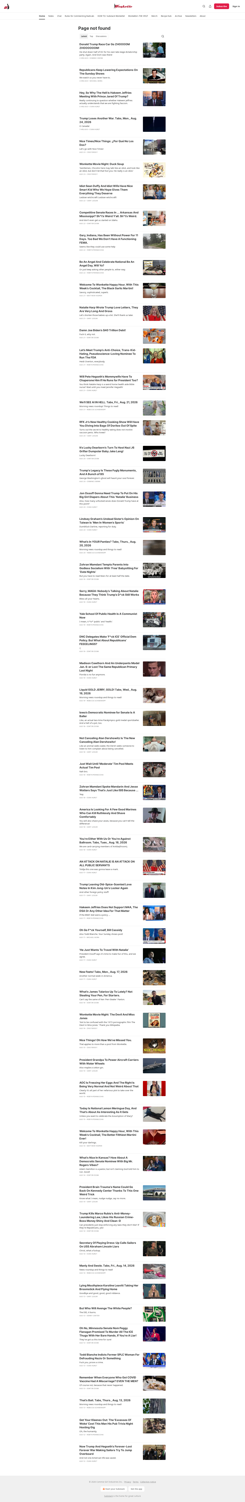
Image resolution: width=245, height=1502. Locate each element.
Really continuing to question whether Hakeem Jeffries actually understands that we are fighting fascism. (105, 102)
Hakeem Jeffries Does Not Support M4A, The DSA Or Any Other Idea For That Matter (108, 909)
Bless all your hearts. (89, 598)
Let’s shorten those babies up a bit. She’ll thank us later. (106, 315)
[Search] (204, 6)
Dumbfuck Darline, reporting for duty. (97, 526)
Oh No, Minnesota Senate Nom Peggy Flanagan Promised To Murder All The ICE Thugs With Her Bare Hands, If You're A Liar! (108, 1332)
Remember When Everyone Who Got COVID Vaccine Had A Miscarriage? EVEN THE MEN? (108, 1379)
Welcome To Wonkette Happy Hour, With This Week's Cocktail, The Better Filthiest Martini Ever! (109, 1135)
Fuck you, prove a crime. (91, 1362)
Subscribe (221, 6)
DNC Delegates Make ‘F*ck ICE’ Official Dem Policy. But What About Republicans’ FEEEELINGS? (107, 640)
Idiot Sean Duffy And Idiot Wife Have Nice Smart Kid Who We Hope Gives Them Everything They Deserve (106, 189)
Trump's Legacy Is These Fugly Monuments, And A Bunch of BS (108, 472)
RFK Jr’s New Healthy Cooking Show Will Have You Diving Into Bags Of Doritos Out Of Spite (109, 423)
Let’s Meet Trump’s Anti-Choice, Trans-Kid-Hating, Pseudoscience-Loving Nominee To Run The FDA (107, 354)
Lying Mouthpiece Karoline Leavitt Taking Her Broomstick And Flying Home (108, 1287)
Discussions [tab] (101, 36)
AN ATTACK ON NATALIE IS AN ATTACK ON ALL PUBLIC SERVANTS (107, 863)
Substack (108, 1496)
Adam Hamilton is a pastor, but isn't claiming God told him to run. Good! (109, 1170)
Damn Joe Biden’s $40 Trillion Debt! (102, 330)
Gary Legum (92, 201)
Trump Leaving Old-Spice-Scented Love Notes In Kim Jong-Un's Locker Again (105, 886)
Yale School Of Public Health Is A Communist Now (108, 615)
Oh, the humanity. (88, 1431)
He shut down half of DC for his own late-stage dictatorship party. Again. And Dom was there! (108, 53)
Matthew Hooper (94, 296)
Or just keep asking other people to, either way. (102, 269)
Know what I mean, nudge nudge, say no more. (102, 1198)
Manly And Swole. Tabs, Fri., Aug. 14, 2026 (107, 1265)
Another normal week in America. (95, 975)
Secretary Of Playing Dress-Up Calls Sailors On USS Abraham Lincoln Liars (107, 1244)
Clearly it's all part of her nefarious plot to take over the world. (106, 1092)
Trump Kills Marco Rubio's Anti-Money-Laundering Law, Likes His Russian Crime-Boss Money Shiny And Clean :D (106, 1217)
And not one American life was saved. (97, 1457)
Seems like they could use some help (97, 246)
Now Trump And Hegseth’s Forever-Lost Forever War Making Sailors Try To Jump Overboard (105, 1450)
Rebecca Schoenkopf (96, 410)
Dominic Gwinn (96, 58)
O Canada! (84, 126)
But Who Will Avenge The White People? (105, 1308)
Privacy (127, 1481)
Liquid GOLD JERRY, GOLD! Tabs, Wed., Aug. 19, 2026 (108, 691)
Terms (136, 1481)
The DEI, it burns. (87, 1312)
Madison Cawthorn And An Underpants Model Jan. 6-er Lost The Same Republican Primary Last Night (109, 667)
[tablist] (93, 36)
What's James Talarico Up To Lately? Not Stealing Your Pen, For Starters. (105, 993)
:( (80, 648)
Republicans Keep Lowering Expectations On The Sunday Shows (108, 71)
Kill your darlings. (88, 1142)
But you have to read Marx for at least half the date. (104, 575)
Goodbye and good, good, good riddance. (99, 1293)
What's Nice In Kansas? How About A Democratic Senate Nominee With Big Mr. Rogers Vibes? (106, 1161)
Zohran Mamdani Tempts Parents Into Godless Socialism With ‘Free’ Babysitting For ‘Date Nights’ (108, 568)
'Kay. (81, 794)
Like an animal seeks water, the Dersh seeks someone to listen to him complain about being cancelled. (106, 747)
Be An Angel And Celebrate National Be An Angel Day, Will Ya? (106, 263)
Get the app (136, 1489)
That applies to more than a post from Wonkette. (103, 1044)
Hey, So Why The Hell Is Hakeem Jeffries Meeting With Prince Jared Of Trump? (105, 94)
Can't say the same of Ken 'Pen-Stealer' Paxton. (102, 999)
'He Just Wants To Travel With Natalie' (104, 950)
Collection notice (148, 1481)
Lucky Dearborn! (87, 455)
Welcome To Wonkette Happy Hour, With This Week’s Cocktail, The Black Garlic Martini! (109, 286)
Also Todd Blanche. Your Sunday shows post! (101, 934)
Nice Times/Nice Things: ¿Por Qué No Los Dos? (106, 143)
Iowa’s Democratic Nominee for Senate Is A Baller (107, 714)
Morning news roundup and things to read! (100, 549)
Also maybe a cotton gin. (91, 1067)
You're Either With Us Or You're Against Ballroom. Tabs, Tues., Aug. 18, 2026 (105, 840)
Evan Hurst (95, 107)
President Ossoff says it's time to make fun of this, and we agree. (107, 955)
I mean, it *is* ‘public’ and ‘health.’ (96, 621)
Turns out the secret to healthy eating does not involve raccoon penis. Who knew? (105, 431)
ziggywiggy (92, 152)
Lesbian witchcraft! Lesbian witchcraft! (98, 197)
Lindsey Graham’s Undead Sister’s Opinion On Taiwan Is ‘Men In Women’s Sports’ (109, 520)
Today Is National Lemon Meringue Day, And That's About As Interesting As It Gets (108, 1110)
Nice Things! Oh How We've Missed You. (105, 1040)
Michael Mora (96, 81)
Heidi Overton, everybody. (92, 361)
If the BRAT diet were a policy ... (94, 914)
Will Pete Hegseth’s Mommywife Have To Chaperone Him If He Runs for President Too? (108, 378)
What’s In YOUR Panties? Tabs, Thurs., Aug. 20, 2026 (107, 543)
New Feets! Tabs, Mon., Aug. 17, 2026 (103, 972)
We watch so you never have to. (94, 77)
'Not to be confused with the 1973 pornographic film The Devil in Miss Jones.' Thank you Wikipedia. (107, 1023)
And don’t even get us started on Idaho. (98, 220)
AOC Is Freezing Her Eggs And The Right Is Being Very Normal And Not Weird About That (109, 1084)
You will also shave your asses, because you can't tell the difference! (106, 822)
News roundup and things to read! (96, 1269)
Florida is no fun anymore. (92, 674)
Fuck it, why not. (87, 334)
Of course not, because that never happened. (101, 1385)
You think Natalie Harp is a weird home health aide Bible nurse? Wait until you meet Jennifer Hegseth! (106, 385)
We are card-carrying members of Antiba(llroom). (103, 846)
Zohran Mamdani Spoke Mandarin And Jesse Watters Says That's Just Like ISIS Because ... (108, 788)
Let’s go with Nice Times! (91, 148)
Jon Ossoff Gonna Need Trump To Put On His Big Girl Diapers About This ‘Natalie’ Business (108, 495)
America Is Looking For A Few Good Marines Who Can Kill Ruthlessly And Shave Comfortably (107, 813)
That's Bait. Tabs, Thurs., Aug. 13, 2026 (105, 1400)
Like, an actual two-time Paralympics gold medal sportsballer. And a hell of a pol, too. (109, 721)
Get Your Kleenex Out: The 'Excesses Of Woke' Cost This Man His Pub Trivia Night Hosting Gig (106, 1423)
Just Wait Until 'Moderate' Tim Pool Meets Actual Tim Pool (106, 765)
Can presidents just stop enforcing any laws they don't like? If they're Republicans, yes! (109, 1226)
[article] (122, 53)
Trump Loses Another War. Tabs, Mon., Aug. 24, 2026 (108, 120)
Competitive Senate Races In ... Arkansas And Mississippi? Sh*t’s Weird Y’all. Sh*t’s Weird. (109, 214)
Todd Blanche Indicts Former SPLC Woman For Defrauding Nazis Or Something (109, 1356)
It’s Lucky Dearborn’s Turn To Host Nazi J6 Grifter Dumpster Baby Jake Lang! (106, 449)
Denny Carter (93, 1316)
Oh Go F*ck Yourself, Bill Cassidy (100, 930)
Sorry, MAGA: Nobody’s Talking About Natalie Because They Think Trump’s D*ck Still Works (109, 592)
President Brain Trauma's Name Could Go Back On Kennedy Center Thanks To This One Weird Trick (109, 1190)
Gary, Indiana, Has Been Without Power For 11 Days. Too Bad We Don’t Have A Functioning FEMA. (108, 239)
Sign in (236, 6)
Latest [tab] (84, 36)
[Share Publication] (210, 6)
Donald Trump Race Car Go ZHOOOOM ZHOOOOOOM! (104, 46)
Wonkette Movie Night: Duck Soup (101, 164)
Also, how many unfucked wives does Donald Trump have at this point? (108, 502)
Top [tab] (91, 36)
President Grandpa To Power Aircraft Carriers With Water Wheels (109, 1061)
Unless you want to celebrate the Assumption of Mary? (106, 1116)
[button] (42, 16)
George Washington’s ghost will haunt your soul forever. (106, 478)
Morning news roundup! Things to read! (98, 406)
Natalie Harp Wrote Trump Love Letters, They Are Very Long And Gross (108, 309)
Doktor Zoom (93, 223)
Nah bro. (83, 771)
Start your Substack (115, 1489)
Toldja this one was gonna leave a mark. (98, 869)
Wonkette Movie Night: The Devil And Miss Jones (107, 1016)
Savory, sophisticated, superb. (93, 292)
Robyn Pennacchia (95, 250)
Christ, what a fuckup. (90, 1250)
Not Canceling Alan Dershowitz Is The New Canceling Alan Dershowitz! (107, 740)
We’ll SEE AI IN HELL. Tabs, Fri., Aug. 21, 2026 (108, 402)
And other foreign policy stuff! (94, 892)
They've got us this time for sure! (95, 1339)
